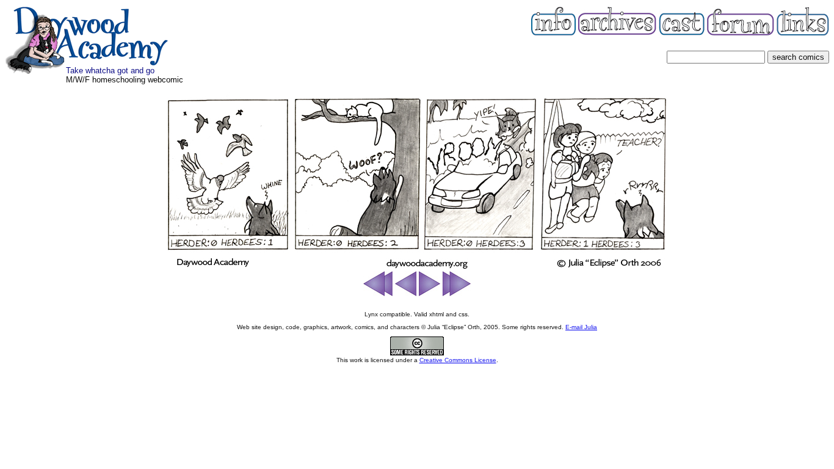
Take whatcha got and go (110, 70)
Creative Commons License (457, 360)
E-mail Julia (581, 327)
